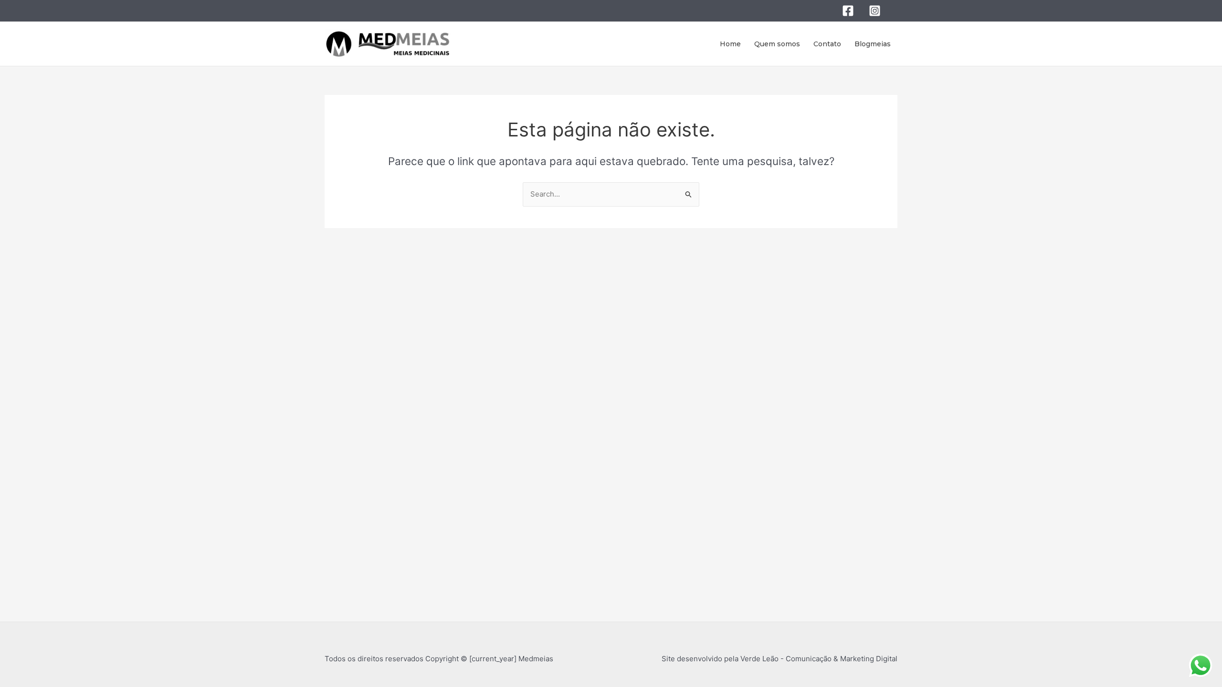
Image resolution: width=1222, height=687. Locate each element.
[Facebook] (848, 11)
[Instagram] (875, 11)
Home (730, 44)
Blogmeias (872, 44)
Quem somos (777, 44)
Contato (827, 44)
